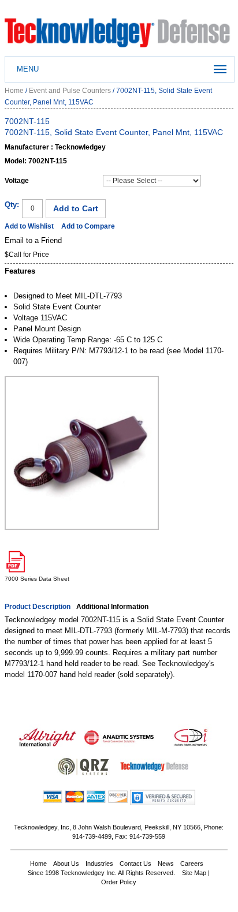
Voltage (17, 181)
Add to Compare (88, 226)
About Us (66, 863)
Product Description (37, 607)
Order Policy (118, 882)
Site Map (194, 872)
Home (14, 91)
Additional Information (112, 607)
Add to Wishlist (29, 226)
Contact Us (135, 863)
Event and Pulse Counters (70, 91)
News (166, 863)
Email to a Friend (33, 240)
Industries (99, 863)
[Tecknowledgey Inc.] (119, 24)
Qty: (12, 204)
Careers (191, 863)
